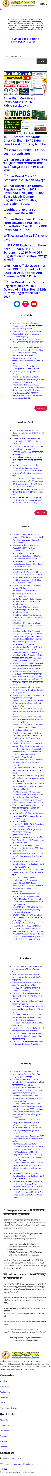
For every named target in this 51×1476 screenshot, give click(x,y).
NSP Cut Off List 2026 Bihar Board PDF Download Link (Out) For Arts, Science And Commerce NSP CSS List (25, 270)
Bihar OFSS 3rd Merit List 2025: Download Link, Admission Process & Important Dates (27, 1098)
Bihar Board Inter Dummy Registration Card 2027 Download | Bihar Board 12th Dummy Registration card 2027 (25, 289)
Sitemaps (3, 1441)
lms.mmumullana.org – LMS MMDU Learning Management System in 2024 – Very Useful (27, 1130)
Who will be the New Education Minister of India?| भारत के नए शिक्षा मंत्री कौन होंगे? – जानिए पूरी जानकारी (27, 326)
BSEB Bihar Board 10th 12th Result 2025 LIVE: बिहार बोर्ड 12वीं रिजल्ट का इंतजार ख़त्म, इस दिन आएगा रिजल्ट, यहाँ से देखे (27, 794)
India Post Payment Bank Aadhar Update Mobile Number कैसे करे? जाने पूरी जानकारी (28, 433)
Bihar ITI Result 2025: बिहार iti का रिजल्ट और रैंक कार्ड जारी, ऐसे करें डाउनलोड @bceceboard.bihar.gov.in (27, 642)
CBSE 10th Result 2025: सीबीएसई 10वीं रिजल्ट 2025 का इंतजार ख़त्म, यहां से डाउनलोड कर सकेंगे (27, 682)
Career (33, 41)
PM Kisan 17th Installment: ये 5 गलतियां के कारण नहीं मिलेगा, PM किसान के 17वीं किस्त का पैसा (27, 1009)
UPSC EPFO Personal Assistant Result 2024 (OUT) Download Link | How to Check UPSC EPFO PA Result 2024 (27, 936)
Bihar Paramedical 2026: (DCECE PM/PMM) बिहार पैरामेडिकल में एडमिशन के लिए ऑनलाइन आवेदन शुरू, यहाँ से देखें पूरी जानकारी (28, 387)
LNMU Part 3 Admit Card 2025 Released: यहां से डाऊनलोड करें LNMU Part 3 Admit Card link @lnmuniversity (28, 1146)
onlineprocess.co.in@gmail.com (20, 1464)
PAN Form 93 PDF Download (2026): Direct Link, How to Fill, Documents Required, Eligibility (27, 334)
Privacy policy (5, 1436)
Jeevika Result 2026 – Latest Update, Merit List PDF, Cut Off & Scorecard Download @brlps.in (27, 601)
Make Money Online (8, 1408)
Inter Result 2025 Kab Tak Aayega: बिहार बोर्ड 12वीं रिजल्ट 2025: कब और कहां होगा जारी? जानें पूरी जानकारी (28, 778)
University (4, 1397)
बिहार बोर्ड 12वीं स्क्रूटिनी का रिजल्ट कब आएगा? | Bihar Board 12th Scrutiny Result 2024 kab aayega (27, 816)
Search (41, 61)
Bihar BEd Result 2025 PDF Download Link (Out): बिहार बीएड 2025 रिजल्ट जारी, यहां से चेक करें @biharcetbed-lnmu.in (27, 666)
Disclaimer (4, 1430)
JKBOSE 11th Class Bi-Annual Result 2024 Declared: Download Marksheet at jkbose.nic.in (27, 902)
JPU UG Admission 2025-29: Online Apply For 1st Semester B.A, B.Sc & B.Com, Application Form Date (26, 1122)
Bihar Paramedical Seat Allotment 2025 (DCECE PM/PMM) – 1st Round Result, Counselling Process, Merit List (27, 634)
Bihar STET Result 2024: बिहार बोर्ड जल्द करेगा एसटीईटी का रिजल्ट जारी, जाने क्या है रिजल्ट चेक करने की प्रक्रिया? (27, 910)
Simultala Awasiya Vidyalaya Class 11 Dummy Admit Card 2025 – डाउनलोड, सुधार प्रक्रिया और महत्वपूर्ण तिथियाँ (27, 1090)
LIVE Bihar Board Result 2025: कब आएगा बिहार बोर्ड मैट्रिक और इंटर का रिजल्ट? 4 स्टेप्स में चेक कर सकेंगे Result (28, 786)
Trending (3, 1381)
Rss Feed (3, 1447)
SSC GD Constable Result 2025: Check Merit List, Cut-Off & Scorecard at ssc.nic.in (27, 762)
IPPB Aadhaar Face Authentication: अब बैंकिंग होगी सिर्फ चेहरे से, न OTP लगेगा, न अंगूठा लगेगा (27, 492)
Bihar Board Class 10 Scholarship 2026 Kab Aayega (24, 178)
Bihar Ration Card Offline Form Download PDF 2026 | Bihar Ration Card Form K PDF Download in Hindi (25, 224)
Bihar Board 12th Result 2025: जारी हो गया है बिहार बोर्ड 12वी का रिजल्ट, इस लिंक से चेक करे (28, 711)
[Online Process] (19, 4)
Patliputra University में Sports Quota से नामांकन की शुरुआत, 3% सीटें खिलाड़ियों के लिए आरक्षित (28, 1138)
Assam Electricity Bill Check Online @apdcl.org (24, 152)
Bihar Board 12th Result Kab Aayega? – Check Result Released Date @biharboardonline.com (27, 727)
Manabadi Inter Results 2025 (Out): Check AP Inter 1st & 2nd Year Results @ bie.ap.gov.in (27, 690)
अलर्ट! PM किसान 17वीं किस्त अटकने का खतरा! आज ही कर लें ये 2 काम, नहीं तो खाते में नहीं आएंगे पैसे (26, 977)
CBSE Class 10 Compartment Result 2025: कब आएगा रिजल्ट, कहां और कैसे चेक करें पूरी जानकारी (27, 625)
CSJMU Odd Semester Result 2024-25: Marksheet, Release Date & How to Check (27, 770)
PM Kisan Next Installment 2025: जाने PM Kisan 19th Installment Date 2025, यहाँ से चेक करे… (27, 1023)
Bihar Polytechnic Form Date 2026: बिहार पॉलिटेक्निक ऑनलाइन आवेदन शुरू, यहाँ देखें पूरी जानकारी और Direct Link (28, 379)
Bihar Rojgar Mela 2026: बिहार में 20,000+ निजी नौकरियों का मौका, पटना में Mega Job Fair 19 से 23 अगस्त (25, 164)
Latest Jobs (20, 38)
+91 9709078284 (15, 1458)
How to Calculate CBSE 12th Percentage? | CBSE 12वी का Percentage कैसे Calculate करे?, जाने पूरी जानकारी (28, 824)
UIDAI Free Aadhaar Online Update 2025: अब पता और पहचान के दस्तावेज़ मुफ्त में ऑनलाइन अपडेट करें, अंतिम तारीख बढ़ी (27, 500)
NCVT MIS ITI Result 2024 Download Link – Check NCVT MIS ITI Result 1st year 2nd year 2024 (27, 918)
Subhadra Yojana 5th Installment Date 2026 (20, 211)
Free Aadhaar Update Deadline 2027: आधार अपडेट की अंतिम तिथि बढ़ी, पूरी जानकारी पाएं (27, 460)
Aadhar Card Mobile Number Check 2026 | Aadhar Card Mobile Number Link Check (27, 441)
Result (34, 38)
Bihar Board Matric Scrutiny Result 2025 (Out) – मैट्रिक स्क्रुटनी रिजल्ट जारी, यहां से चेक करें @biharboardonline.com (27, 674)
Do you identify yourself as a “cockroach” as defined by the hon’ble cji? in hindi (27, 361)
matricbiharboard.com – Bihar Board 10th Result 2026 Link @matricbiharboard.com (27, 566)
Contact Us (4, 1425)
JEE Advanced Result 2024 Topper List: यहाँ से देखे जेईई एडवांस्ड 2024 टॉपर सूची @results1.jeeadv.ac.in (27, 808)
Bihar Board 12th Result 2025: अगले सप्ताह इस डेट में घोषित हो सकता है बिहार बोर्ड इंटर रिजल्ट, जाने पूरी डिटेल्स (28, 719)
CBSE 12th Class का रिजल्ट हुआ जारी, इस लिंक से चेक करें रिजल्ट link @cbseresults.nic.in (27, 832)
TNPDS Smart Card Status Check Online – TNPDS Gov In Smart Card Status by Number (25, 140)
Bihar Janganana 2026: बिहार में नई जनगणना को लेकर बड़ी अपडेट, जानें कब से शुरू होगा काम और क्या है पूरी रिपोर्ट (27, 395)
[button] (2, 9)
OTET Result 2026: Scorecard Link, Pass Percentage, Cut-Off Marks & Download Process (26, 609)
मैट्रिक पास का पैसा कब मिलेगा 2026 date (25, 237)
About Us (4, 1420)
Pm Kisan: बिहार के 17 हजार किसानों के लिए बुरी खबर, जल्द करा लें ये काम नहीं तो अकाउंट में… (27, 969)
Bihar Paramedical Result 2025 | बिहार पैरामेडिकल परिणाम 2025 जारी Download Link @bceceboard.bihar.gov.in (27, 658)
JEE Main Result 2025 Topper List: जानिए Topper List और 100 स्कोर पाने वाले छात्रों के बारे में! (28, 872)
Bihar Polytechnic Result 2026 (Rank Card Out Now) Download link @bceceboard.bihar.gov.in (27, 558)
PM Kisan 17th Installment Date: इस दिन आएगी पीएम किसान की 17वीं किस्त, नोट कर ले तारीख (27, 996)
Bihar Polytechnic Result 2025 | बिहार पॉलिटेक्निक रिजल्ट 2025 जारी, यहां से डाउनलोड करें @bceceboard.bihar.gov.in (27, 650)
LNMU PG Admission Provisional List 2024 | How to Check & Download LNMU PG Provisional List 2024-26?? (27, 1184)
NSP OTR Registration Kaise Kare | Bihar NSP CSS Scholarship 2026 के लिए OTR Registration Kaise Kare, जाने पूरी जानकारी (25, 252)
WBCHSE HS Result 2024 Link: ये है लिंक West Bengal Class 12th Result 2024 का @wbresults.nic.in (28, 840)
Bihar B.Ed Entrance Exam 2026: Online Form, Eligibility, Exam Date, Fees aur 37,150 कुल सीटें (26, 1074)
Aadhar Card (5, 1392)
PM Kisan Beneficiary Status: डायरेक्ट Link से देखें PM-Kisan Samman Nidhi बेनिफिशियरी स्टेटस (26, 1036)
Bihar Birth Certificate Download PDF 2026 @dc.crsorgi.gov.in (19, 101)
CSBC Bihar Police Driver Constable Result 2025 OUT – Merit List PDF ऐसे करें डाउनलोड (27, 617)
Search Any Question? (12, 56)
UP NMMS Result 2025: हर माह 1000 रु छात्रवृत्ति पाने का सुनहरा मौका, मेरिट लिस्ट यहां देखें (27, 856)
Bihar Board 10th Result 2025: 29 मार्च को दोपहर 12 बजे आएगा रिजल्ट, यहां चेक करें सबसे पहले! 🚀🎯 (27, 703)
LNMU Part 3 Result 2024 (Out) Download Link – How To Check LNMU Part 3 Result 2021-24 (28, 864)
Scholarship (18, 41)
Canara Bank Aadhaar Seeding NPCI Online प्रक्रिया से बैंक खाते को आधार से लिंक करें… (27, 342)
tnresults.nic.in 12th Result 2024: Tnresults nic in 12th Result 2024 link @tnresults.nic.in (27, 848)
